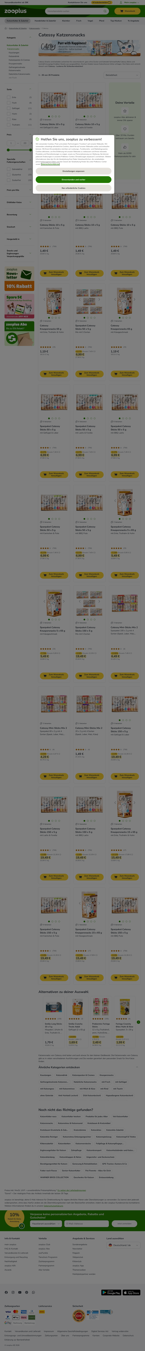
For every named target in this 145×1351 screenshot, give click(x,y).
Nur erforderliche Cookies (73, 188)
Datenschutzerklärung (50, 164)
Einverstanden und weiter (73, 179)
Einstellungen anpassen (73, 171)
